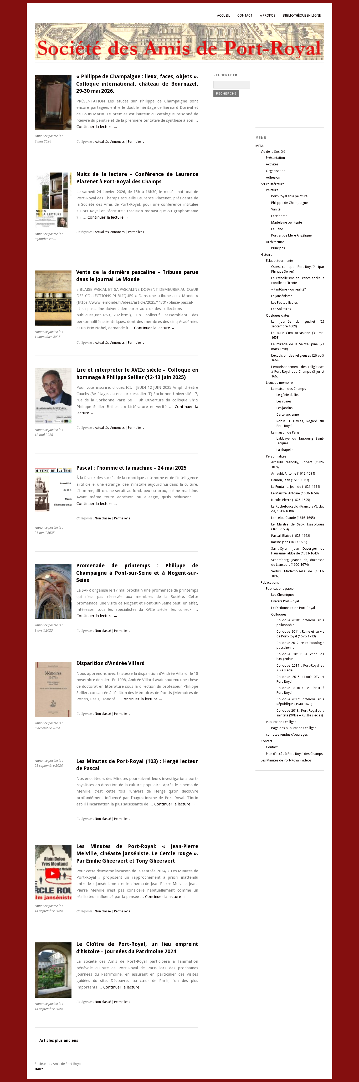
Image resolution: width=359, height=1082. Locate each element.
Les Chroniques (282, 595)
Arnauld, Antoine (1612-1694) (293, 473)
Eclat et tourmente (279, 261)
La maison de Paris (285, 432)
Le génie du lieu (288, 395)
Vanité (275, 209)
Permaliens (136, 142)
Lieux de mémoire (279, 383)
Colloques (278, 614)
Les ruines (283, 401)
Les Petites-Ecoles (284, 302)
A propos (267, 15)
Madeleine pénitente (286, 222)
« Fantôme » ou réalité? (288, 289)
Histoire (266, 255)
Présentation (275, 158)
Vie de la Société (273, 152)
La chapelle (284, 450)
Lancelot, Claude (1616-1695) (293, 518)
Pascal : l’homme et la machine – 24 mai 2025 (131, 468)
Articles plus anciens (56, 1040)
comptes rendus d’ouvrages (287, 734)
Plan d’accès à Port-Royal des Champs (294, 754)
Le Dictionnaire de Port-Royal (293, 608)
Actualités (102, 142)
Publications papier (280, 589)
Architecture (275, 242)
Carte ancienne (287, 414)
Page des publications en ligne (293, 728)
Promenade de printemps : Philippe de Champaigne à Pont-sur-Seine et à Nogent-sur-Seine (137, 573)
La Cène (277, 229)
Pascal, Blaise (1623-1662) (290, 536)
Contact (245, 15)
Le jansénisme (281, 296)
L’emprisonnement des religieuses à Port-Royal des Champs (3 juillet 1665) (297, 371)
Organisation (275, 171)
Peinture (272, 190)
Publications (270, 582)
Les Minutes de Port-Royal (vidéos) (286, 760)
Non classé (103, 518)
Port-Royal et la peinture (289, 196)
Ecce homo (279, 216)
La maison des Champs (288, 389)
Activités (272, 164)
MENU (259, 146)
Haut (39, 1069)
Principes (278, 248)
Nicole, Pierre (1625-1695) (290, 500)
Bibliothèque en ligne (302, 15)
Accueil (223, 15)
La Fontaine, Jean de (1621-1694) (295, 487)
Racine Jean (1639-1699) (289, 542)
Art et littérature (272, 184)
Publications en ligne (281, 722)
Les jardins (284, 408)
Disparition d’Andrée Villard (110, 663)
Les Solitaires (281, 309)
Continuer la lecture (96, 126)
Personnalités (276, 456)
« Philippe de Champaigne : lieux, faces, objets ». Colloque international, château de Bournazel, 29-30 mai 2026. (137, 83)
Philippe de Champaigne (289, 203)
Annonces (117, 142)
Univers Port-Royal (285, 601)
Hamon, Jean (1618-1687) (290, 480)
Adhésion (273, 177)
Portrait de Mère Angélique (291, 235)
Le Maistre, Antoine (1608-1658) (295, 493)
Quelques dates (278, 315)
